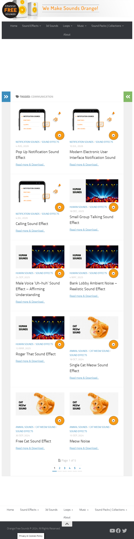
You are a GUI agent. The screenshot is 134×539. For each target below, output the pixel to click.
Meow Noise (80, 441)
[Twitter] (124, 530)
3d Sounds (52, 25)
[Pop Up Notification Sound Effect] (40, 118)
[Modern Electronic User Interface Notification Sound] (94, 118)
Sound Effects (30, 25)
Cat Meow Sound (99, 351)
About (67, 34)
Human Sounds (78, 207)
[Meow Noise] (94, 403)
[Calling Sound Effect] (40, 190)
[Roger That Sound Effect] (40, 327)
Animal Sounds (78, 351)
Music (80, 25)
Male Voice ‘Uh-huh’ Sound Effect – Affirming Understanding (38, 289)
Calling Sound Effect (32, 223)
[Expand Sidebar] (6, 96)
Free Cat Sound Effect (33, 441)
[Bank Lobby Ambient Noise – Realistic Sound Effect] (94, 256)
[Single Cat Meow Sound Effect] (94, 327)
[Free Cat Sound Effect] (40, 403)
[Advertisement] (67, 65)
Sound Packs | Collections (106, 25)
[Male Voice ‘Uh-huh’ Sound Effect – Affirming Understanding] (40, 256)
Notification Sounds (28, 141)
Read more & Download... (30, 164)
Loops (66, 25)
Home (13, 25)
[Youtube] (112, 530)
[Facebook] (118, 530)
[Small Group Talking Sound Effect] (94, 190)
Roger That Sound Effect (36, 354)
